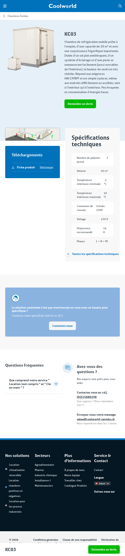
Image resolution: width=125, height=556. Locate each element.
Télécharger (46, 167)
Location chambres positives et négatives (16, 488)
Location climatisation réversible (17, 470)
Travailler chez (73, 480)
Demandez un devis (80, 103)
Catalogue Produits (75, 485)
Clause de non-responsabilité (80, 539)
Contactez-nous (62, 325)
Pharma (39, 470)
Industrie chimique (46, 475)
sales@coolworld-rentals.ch (96, 419)
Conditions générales (45, 539)
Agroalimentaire (44, 464)
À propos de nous (74, 470)
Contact (98, 470)
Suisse (102, 483)
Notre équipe (72, 475)
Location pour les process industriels (17, 506)
